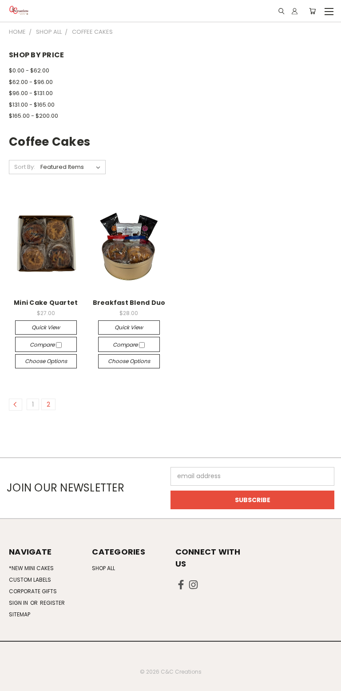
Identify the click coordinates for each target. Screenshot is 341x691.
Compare (43, 344)
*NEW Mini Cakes (31, 568)
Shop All (103, 568)
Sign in (19, 603)
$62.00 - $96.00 (31, 82)
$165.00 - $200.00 (33, 116)
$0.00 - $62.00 (29, 70)
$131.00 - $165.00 (32, 104)
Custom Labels (30, 579)
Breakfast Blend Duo (129, 302)
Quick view (46, 327)
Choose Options (46, 361)
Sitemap (19, 614)
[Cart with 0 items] (312, 11)
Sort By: (24, 167)
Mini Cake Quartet (46, 302)
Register (52, 603)
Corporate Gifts (33, 591)
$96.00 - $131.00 (31, 93)
